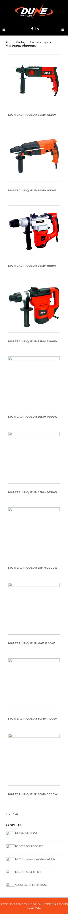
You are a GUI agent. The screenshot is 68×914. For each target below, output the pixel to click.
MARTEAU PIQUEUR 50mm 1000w (32, 416)
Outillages (22, 42)
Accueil (9, 42)
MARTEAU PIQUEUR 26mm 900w (32, 265)
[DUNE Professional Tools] (34, 10)
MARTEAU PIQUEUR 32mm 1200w (32, 341)
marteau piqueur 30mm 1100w (32, 718)
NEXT (16, 813)
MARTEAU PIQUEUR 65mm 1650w (32, 492)
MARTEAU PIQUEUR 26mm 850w (32, 190)
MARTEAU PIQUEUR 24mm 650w (32, 115)
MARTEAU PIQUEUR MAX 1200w (31, 643)
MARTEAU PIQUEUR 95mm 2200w (32, 567)
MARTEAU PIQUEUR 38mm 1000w (32, 794)
